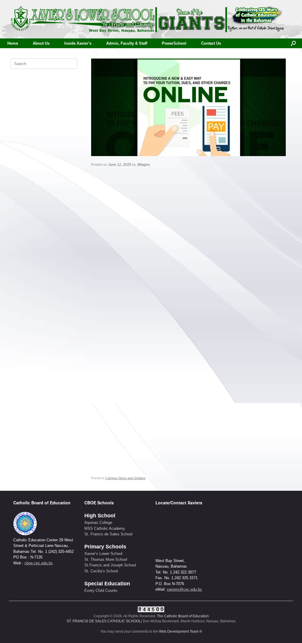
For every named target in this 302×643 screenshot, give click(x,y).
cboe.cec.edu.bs (38, 563)
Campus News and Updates (125, 478)
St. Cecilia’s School (101, 571)
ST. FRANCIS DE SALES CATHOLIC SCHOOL (104, 621)
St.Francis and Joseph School (110, 565)
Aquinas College (98, 522)
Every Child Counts (100, 590)
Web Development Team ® (180, 631)
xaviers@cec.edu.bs (184, 589)
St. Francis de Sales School (108, 534)
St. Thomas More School (105, 559)
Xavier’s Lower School (103, 553)
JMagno (143, 165)
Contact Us (211, 43)
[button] (293, 43)
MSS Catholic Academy (104, 528)
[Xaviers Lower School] (147, 19)
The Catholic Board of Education (183, 616)
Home (12, 43)
